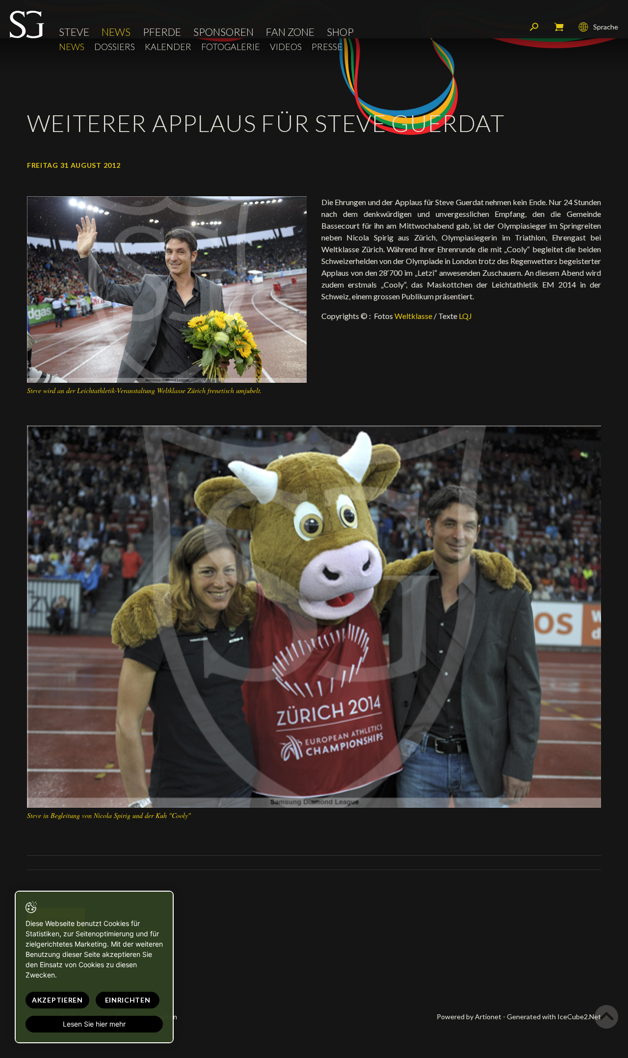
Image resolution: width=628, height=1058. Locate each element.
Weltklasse (413, 315)
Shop (340, 31)
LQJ (465, 315)
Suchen (534, 27)
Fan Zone (290, 31)
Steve (74, 31)
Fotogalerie (230, 47)
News (116, 31)
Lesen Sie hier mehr (94, 1024)
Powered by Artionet (469, 1016)
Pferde (162, 31)
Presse (327, 47)
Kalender (168, 47)
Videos (286, 47)
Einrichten (128, 1000)
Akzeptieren (57, 1000)
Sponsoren (223, 31)
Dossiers (114, 47)
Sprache (605, 27)
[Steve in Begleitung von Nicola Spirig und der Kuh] (314, 615)
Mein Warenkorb (559, 27)
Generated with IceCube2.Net (554, 1016)
